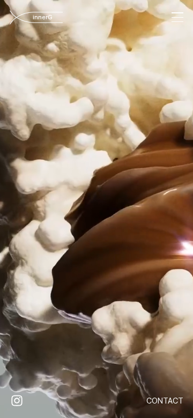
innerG (47, 17)
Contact (164, 400)
